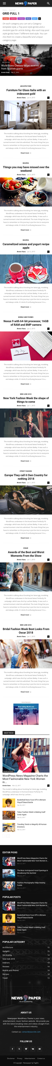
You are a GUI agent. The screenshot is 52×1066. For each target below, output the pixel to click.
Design (6, 19)
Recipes (26, 163)
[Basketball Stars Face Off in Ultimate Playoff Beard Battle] (9, 803)
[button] (4, 3)
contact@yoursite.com (31, 1032)
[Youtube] (39, 1049)
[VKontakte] (32, 1049)
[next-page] (8, 836)
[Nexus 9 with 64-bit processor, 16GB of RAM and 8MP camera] (26, 346)
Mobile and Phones (25, 317)
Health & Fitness (8, 771)
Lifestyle (21, 19)
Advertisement (30, 1058)
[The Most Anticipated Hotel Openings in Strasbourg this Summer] (9, 873)
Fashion (13, 19)
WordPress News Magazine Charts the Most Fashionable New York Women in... (25, 779)
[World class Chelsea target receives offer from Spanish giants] (26, 60)
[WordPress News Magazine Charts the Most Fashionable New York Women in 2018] (26, 755)
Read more (25, 153)
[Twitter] (19, 1049)
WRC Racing (6, 62)
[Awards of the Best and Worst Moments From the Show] (26, 577)
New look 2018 (25, 394)
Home (5, 10)
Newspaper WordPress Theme (20, 1018)
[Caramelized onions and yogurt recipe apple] (26, 269)
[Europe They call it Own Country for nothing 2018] (26, 500)
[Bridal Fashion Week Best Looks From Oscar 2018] (26, 653)
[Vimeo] (26, 1049)
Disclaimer (11, 1058)
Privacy (19, 1058)
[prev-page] (4, 836)
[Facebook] (12, 1049)
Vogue (25, 548)
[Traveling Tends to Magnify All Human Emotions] (9, 827)
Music (28, 19)
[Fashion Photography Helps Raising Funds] (9, 885)
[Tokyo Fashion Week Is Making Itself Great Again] (9, 815)
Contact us (41, 1058)
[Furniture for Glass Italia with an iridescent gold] (26, 115)
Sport (35, 19)
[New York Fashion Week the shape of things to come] (26, 423)
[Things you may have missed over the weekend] (26, 192)
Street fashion (26, 471)
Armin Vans (5, 72)
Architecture (25, 86)
